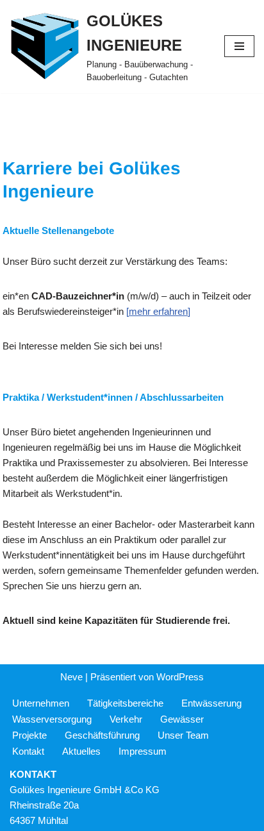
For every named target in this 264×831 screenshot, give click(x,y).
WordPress (180, 676)
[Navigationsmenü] (239, 46)
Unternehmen (40, 703)
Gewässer (182, 719)
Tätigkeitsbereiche (125, 703)
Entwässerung (211, 703)
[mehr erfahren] (158, 311)
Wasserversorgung (52, 719)
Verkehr (126, 719)
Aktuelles (81, 751)
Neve (71, 676)
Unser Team (183, 735)
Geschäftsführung (102, 735)
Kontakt (28, 751)
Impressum (143, 751)
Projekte (29, 735)
